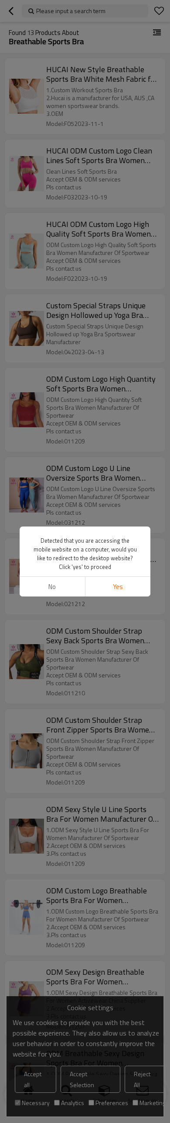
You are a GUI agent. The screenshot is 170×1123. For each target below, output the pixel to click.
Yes (118, 587)
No (52, 587)
